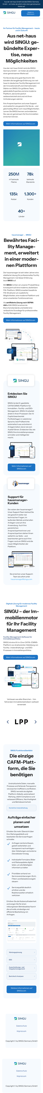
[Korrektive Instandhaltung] (21, 942)
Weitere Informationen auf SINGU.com (21, 989)
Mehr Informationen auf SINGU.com (20, 124)
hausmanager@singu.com (21, 579)
